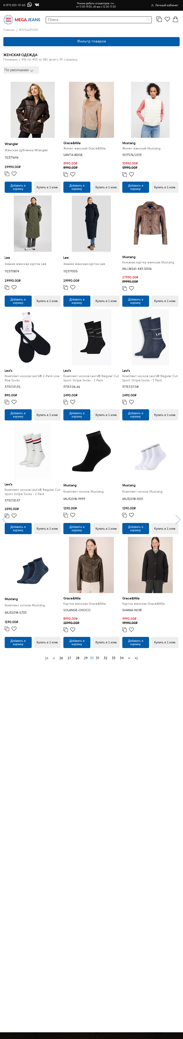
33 (113, 658)
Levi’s (8, 370)
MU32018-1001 (132, 499)
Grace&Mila (72, 143)
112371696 (12, 157)
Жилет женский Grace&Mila (84, 148)
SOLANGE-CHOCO (77, 610)
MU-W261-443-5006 (137, 269)
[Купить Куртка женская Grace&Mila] (91, 565)
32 (105, 658)
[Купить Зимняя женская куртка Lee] (33, 223)
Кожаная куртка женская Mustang (148, 262)
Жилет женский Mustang (141, 148)
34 (122, 658)
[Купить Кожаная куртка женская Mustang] (150, 223)
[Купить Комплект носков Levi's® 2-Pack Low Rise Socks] (33, 337)
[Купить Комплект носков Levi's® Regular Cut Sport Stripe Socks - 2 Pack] (91, 337)
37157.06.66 (71, 386)
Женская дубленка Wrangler (26, 150)
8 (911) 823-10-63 (14, 5)
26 (61, 658)
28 (77, 658)
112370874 (12, 271)
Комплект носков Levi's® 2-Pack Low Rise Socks (32, 378)
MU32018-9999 (74, 499)
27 (69, 658)
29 (86, 658)
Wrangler (11, 144)
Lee (7, 257)
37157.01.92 (13, 386)
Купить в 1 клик (47, 187)
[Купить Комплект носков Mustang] (91, 451)
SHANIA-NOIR (132, 610)
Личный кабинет (167, 5)
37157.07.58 (130, 386)
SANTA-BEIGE (73, 155)
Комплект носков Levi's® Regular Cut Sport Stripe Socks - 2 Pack (91, 378)
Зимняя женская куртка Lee (25, 264)
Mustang (128, 143)
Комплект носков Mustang (83, 491)
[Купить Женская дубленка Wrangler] (33, 110)
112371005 (70, 271)
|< (46, 658)
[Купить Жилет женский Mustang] (150, 110)
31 (97, 658)
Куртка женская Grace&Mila (84, 603)
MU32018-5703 (16, 612)
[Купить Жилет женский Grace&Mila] (91, 110)
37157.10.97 (12, 500)
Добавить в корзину (18, 187)
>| (136, 658)
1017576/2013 (131, 155)
